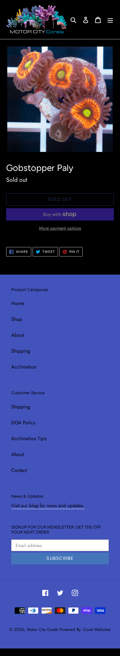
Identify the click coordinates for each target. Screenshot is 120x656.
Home (17, 303)
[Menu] (110, 19)
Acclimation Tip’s (29, 438)
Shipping (20, 351)
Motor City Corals (42, 629)
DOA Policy (23, 422)
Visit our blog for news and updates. (48, 505)
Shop (16, 319)
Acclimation (23, 367)
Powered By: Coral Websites (85, 629)
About (17, 335)
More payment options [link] (60, 228)
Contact (19, 470)
